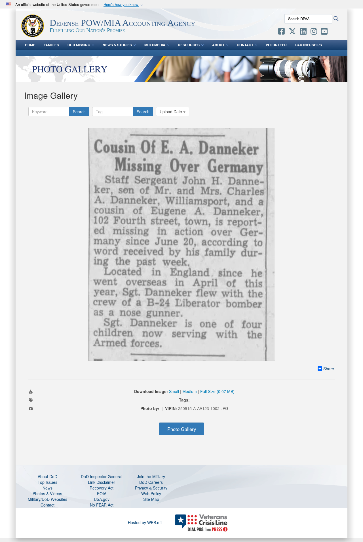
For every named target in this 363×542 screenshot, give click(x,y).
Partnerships (308, 44)
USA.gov (101, 499)
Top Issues (47, 482)
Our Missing (78, 44)
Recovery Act (101, 488)
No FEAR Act (101, 505)
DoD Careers (151, 482)
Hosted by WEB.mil (145, 522)
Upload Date (171, 111)
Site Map (151, 499)
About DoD (47, 476)
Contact (245, 44)
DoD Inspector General (101, 476)
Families (51, 44)
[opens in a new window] (281, 32)
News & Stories (117, 44)
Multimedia (154, 44)
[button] (124, 5)
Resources (189, 44)
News (47, 488)
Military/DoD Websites (47, 499)
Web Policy (151, 493)
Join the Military (151, 476)
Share (328, 368)
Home (30, 44)
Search (79, 111)
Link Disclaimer (101, 482)
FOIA (101, 493)
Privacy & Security (151, 488)
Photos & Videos (47, 493)
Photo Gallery (181, 429)
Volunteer (276, 44)
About (218, 44)
